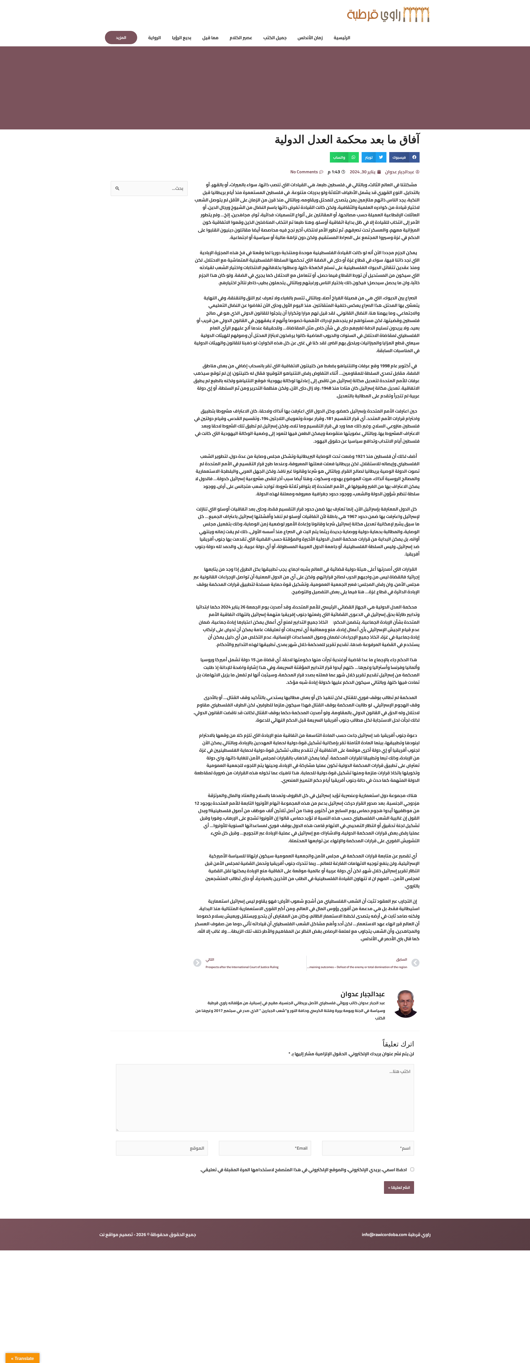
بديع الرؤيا (181, 37)
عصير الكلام (241, 37)
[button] (121, 37)
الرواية (154, 37)
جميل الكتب (275, 37)
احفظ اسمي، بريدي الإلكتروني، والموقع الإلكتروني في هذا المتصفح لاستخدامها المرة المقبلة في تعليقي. (303, 1169)
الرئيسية (342, 37)
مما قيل (210, 37)
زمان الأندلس (310, 37)
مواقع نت (108, 1234)
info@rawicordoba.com (384, 1234)
